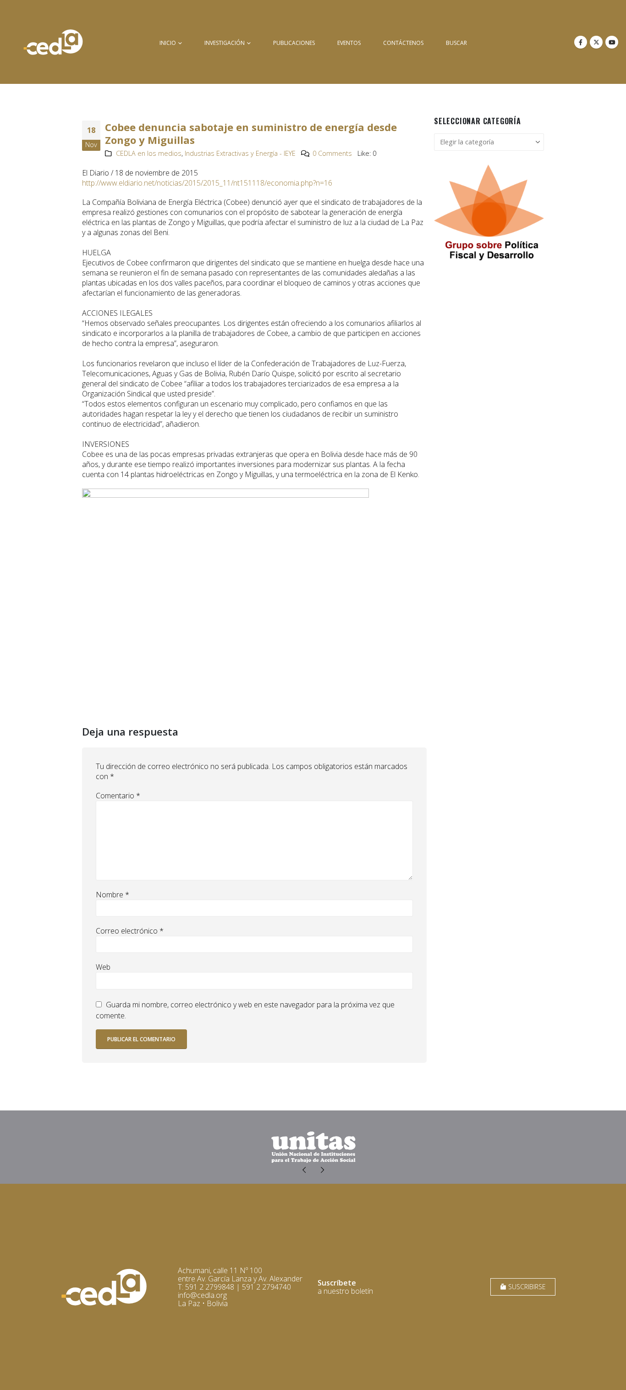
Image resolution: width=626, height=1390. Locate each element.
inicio (167, 43)
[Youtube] (611, 42)
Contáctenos (403, 43)
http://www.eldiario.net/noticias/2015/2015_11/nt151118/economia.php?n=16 (207, 183)
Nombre (112, 895)
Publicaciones (294, 43)
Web (103, 967)
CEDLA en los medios (148, 153)
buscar (456, 43)
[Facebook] (580, 42)
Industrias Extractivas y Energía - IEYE (240, 153)
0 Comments (332, 153)
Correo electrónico (130, 931)
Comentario (118, 796)
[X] (596, 42)
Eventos (349, 43)
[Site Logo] (53, 41)
